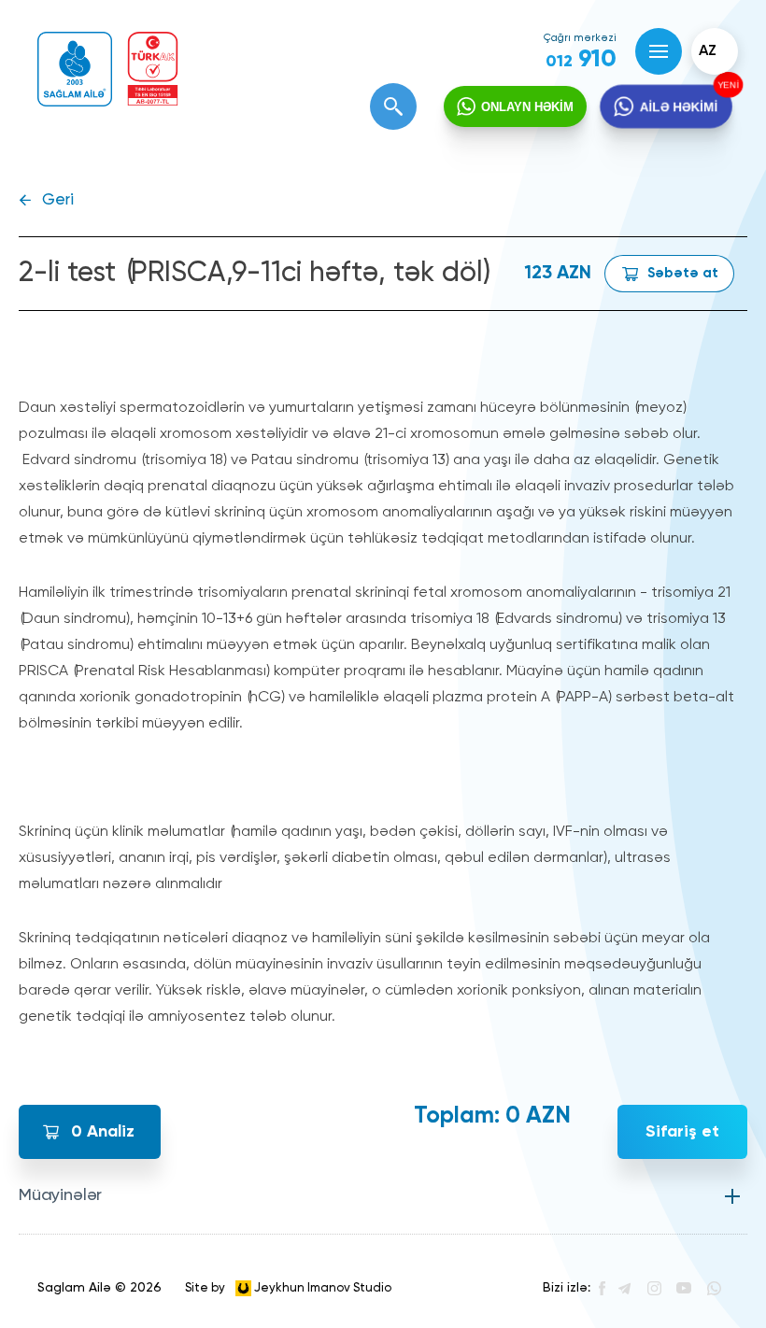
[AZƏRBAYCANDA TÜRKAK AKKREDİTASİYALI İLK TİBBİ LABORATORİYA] (152, 68)
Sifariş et (682, 1131)
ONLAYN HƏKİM (527, 107)
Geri (58, 200)
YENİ (729, 84)
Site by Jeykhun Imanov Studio (288, 1287)
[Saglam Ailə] (74, 69)
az (707, 51)
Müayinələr (60, 1195)
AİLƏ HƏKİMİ (679, 106)
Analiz (103, 1131)
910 (581, 60)
